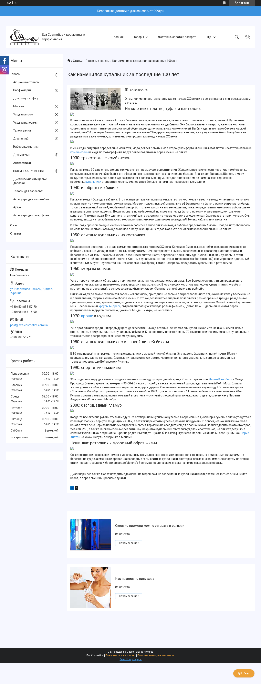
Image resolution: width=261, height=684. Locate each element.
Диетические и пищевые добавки (30, 181)
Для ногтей (21, 138)
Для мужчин (21, 154)
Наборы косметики (26, 146)
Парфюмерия (22, 90)
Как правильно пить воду (134, 579)
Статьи (78, 60)
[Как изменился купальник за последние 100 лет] (95, 99)
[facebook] (72, 488)
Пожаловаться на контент (120, 655)
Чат (247, 673)
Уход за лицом (23, 114)
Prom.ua (148, 651)
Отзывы (15, 233)
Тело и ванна (22, 130)
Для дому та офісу (25, 98)
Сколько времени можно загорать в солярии (149, 526)
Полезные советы (97, 60)
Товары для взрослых (28, 191)
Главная (118, 37)
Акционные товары (26, 82)
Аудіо (17, 207)
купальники (93, 181)
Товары (139, 37)
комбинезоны (79, 152)
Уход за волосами (25, 122)
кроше (87, 316)
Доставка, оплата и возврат (177, 37)
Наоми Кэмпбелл (220, 379)
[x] (76, 488)
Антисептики (22, 163)
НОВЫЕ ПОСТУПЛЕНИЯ (28, 171)
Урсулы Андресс (109, 306)
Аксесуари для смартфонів (31, 215)
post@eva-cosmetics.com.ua (29, 325)
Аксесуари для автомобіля (31, 199)
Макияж (18, 106)
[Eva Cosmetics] (24, 37)
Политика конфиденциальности (156, 655)
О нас (14, 225)
